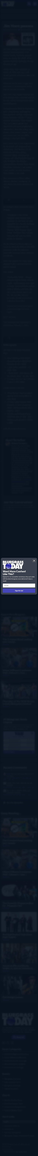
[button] (34, 561)
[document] (19, 578)
